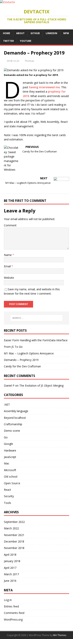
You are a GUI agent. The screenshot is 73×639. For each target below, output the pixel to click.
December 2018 (14, 541)
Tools (7, 503)
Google (8, 444)
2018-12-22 (13, 61)
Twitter (8, 41)
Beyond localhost (15, 418)
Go (6, 437)
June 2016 (10, 581)
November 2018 (14, 548)
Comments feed (14, 613)
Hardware (10, 450)
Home (6, 33)
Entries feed (11, 606)
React (7, 490)
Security (9, 496)
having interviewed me (44, 87)
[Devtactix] (7, 2)
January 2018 (12, 561)
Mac (6, 463)
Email (7, 266)
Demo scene (12, 430)
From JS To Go (13, 347)
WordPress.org (13, 619)
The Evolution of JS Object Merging (41, 385)
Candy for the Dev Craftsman (22, 366)
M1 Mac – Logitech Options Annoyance (29, 353)
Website (9, 277)
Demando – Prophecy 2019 (21, 360)
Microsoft (10, 470)
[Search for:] (36, 318)
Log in (8, 600)
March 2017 (11, 574)
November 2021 (14, 535)
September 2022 (14, 522)
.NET (7, 404)
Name (8, 255)
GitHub (35, 33)
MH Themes (59, 635)
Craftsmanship (13, 424)
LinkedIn (51, 33)
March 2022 (11, 528)
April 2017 (10, 568)
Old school (10, 476)
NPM (66, 33)
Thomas (29, 61)
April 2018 (10, 554)
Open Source (12, 483)
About (20, 33)
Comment (10, 225)
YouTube (25, 41)
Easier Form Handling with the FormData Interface (36, 340)
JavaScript (10, 457)
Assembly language (16, 411)
